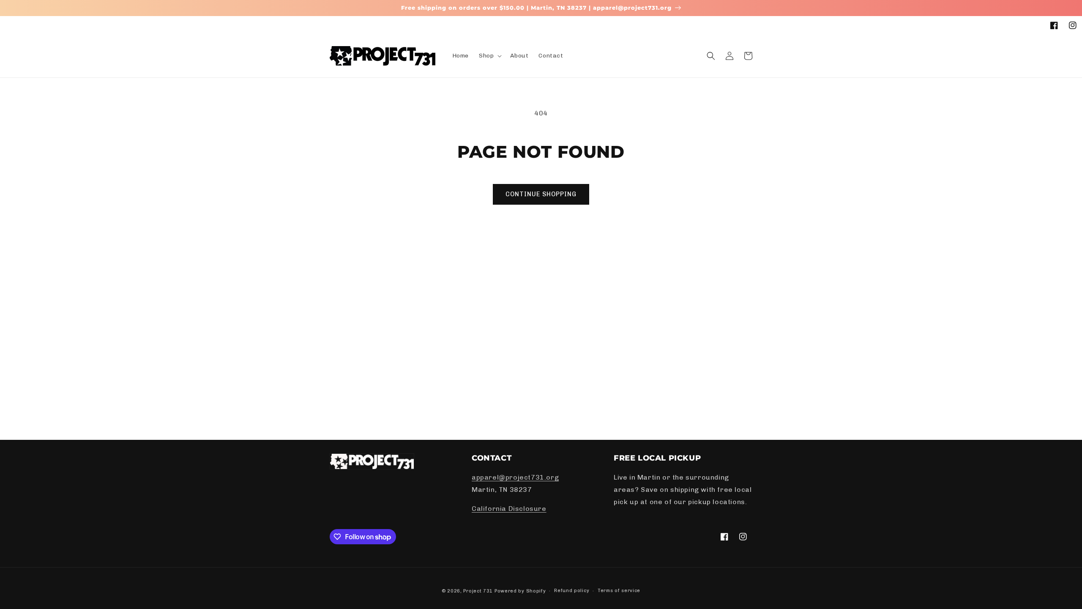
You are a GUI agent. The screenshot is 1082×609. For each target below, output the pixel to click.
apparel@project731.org (515, 477)
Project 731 (478, 591)
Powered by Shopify (520, 591)
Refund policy (571, 590)
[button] (489, 56)
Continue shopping (541, 194)
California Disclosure (509, 509)
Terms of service (619, 590)
